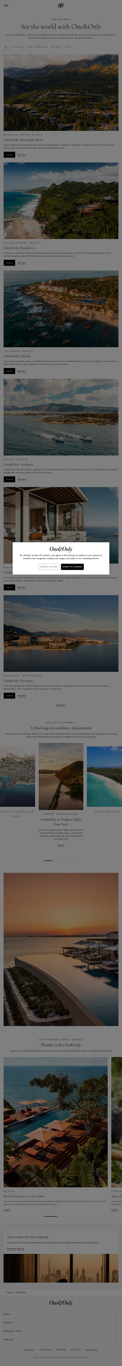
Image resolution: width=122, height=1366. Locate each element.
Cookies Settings (49, 567)
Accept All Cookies (72, 567)
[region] (61, 558)
